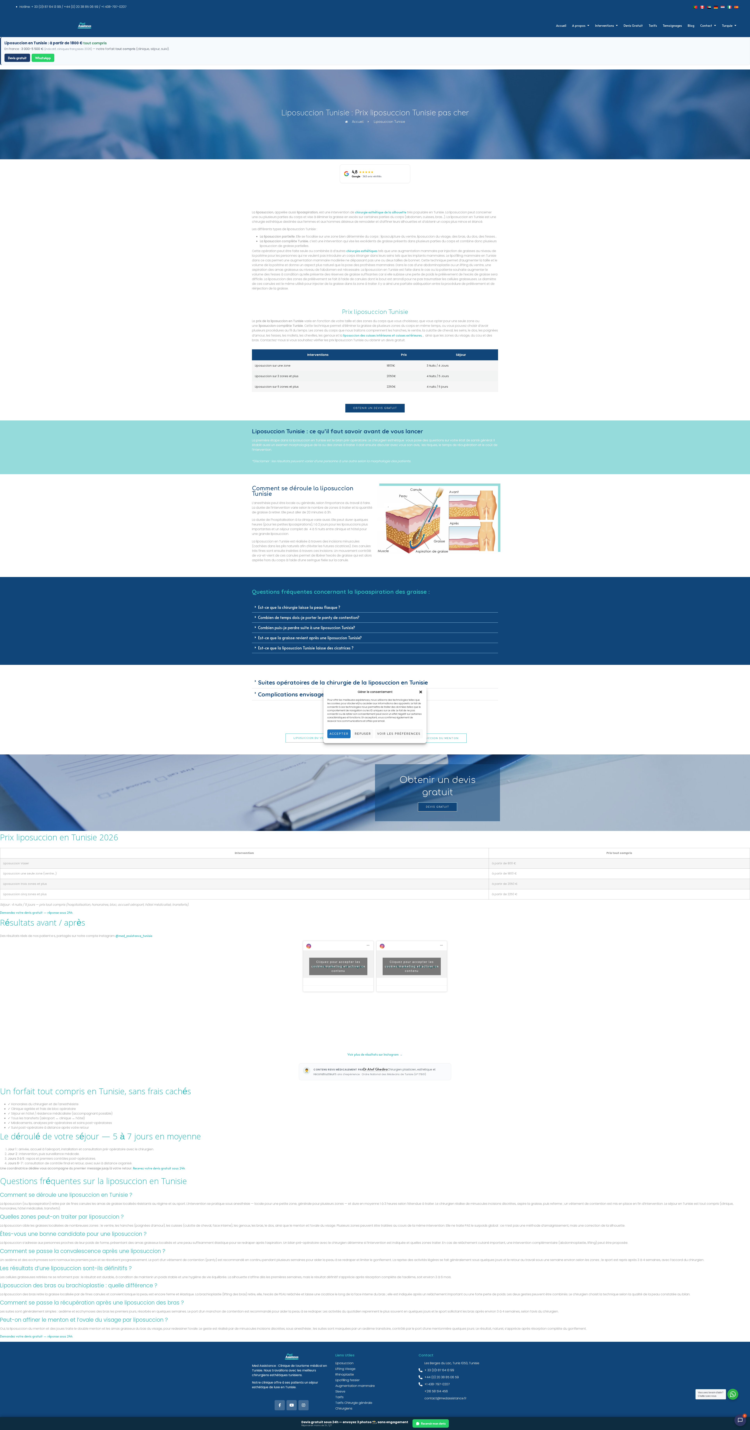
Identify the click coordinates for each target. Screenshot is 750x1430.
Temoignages (672, 25)
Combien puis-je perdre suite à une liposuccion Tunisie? (306, 627)
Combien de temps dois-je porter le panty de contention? (308, 617)
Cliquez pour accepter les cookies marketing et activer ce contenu (338, 966)
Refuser (363, 733)
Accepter (338, 733)
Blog (691, 25)
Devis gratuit (17, 58)
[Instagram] (303, 1405)
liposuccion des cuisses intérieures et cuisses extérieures (382, 335)
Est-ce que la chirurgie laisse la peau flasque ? (299, 607)
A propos (578, 25)
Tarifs (653, 25)
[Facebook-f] (280, 1405)
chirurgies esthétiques (361, 250)
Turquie (727, 25)
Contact (706, 25)
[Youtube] (292, 1405)
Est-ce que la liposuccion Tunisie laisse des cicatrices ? (306, 648)
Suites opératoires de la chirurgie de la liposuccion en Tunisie (343, 682)
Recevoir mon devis (433, 1423)
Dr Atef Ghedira (375, 1069)
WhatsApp (43, 58)
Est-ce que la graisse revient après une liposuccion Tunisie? (310, 637)
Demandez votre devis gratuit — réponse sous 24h (36, 912)
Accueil (561, 25)
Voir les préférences (399, 733)
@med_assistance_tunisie (133, 935)
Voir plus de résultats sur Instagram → (375, 1054)
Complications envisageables (298, 694)
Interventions (604, 25)
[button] (421, 692)
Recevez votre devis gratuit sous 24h (159, 1168)
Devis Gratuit (633, 25)
